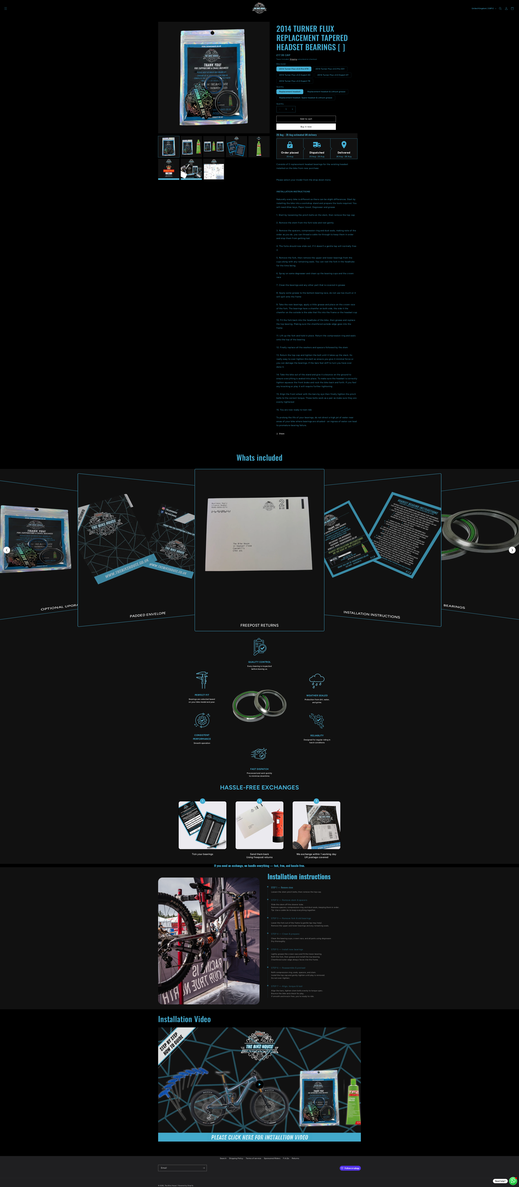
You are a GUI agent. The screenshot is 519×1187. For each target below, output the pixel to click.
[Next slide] (512, 550)
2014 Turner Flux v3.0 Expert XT (333, 75)
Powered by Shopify (186, 1185)
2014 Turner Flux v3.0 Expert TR (294, 81)
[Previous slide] (6, 550)
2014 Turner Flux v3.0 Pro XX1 (330, 69)
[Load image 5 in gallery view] (259, 146)
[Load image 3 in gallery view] (213, 146)
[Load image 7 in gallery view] (191, 169)
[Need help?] (513, 1181)
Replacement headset (289, 91)
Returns (295, 1158)
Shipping (293, 59)
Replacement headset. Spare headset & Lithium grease (305, 98)
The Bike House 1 (171, 1185)
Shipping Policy (236, 1158)
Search (223, 1158)
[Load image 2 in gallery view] (191, 146)
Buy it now (306, 127)
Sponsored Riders (272, 1158)
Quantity (280, 104)
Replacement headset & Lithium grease (326, 91)
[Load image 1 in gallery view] (168, 146)
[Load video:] (259, 1084)
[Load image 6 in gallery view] (168, 169)
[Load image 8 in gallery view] (213, 169)
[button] (6, 8)
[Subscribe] (204, 1168)
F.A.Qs (286, 1158)
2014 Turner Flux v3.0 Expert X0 (294, 75)
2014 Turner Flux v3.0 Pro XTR (294, 69)
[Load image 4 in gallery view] (236, 146)
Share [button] (282, 434)
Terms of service (253, 1158)
